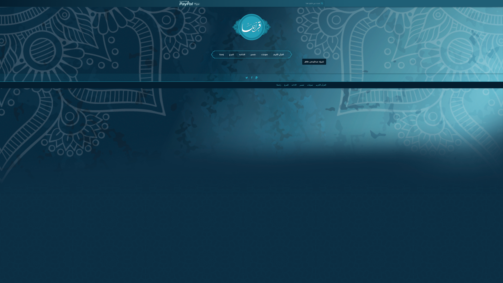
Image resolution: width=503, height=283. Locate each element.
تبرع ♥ (196, 4)
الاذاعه (242, 54)
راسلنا (221, 54)
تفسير (253, 54)
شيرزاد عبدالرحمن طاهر (314, 61)
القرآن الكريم (278, 54)
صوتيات (264, 54)
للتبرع (231, 54)
